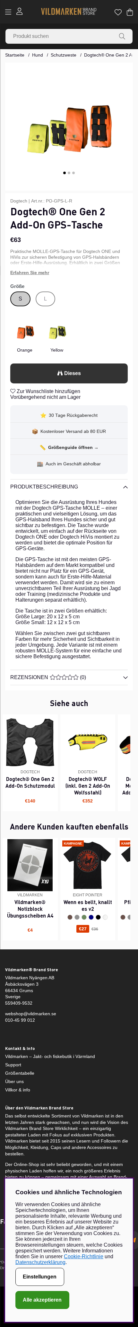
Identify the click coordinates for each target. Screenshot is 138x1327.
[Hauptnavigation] (8, 12)
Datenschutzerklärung (40, 1262)
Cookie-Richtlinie (83, 1256)
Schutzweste (63, 55)
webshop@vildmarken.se (30, 1013)
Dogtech (18, 200)
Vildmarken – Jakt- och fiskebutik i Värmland (50, 1056)
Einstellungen (39, 1276)
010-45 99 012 (20, 1020)
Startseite (14, 55)
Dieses (72, 373)
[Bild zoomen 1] (69, 126)
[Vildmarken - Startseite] (68, 12)
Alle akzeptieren (42, 1300)
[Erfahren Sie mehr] (69, 273)
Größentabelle (19, 1073)
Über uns (14, 1081)
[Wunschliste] (118, 12)
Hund (37, 55)
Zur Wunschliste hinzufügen (47, 391)
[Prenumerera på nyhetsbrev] (133, 1240)
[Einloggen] (19, 12)
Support (13, 1064)
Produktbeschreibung (44, 486)
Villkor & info (17, 1089)
